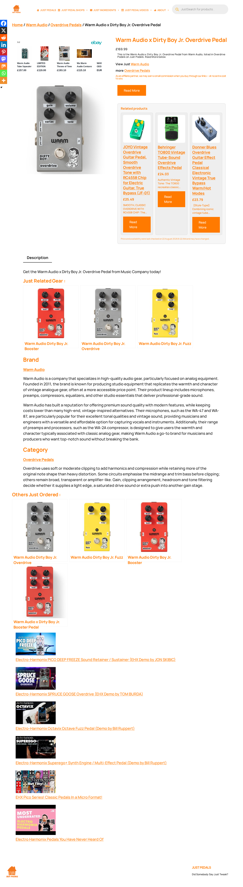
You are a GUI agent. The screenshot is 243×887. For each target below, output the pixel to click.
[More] (3, 80)
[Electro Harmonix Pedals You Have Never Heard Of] (36, 820)
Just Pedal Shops (72, 10)
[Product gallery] (59, 128)
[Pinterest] (3, 51)
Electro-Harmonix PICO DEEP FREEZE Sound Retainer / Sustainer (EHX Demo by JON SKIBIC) (96, 659)
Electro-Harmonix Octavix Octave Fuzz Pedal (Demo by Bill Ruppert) (75, 728)
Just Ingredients (104, 10)
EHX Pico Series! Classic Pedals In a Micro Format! (59, 797)
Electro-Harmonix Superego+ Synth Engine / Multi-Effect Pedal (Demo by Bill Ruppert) (91, 762)
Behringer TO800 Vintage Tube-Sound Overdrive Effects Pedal (171, 157)
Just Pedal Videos (137, 10)
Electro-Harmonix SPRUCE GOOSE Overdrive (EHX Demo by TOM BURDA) (79, 693)
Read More (132, 90)
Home (17, 24)
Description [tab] (37, 257)
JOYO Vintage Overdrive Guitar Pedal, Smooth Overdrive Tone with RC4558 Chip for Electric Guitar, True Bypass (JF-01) (136, 169)
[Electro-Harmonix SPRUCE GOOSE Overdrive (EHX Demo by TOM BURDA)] (36, 679)
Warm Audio (36, 24)
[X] (3, 30)
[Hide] (1, 87)
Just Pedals (48, 10)
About (161, 10)
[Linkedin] (3, 44)
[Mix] (3, 66)
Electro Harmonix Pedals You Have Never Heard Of (60, 839)
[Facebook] (3, 23)
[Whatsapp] (3, 73)
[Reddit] (3, 37)
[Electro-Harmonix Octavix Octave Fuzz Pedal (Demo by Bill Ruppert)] (36, 713)
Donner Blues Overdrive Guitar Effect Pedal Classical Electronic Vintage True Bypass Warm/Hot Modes (204, 170)
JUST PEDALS (201, 867)
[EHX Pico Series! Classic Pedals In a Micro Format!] (36, 782)
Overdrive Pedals (66, 24)
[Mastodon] (3, 59)
